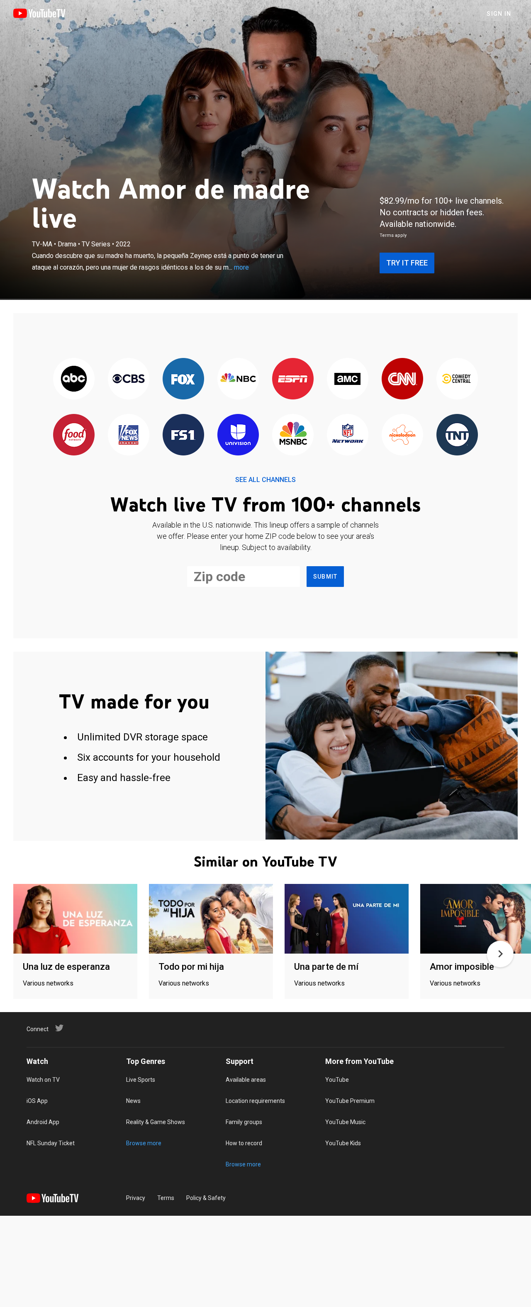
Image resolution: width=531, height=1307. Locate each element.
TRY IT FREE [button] (407, 262)
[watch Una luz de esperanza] (75, 919)
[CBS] (128, 379)
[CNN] (402, 379)
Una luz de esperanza (66, 966)
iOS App (37, 1101)
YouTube (337, 1079)
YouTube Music (345, 1122)
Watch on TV (43, 1079)
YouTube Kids (343, 1143)
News (133, 1101)
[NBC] (238, 379)
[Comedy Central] (457, 379)
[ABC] (73, 379)
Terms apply (393, 235)
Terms (165, 1198)
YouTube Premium (350, 1101)
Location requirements (255, 1101)
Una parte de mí (326, 966)
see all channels (265, 480)
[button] (500, 954)
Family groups (244, 1122)
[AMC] (347, 379)
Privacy (135, 1198)
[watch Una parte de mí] (347, 919)
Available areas (246, 1079)
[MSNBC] (293, 435)
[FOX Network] (183, 379)
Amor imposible (462, 966)
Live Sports (140, 1079)
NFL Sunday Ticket (51, 1143)
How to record (244, 1143)
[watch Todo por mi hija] (211, 919)
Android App (43, 1122)
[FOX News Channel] (128, 435)
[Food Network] (73, 435)
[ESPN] (293, 379)
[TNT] (457, 435)
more (241, 267)
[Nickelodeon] (402, 435)
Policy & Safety (206, 1198)
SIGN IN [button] (499, 13)
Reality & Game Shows (155, 1122)
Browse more (143, 1143)
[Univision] (238, 435)
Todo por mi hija (191, 966)
